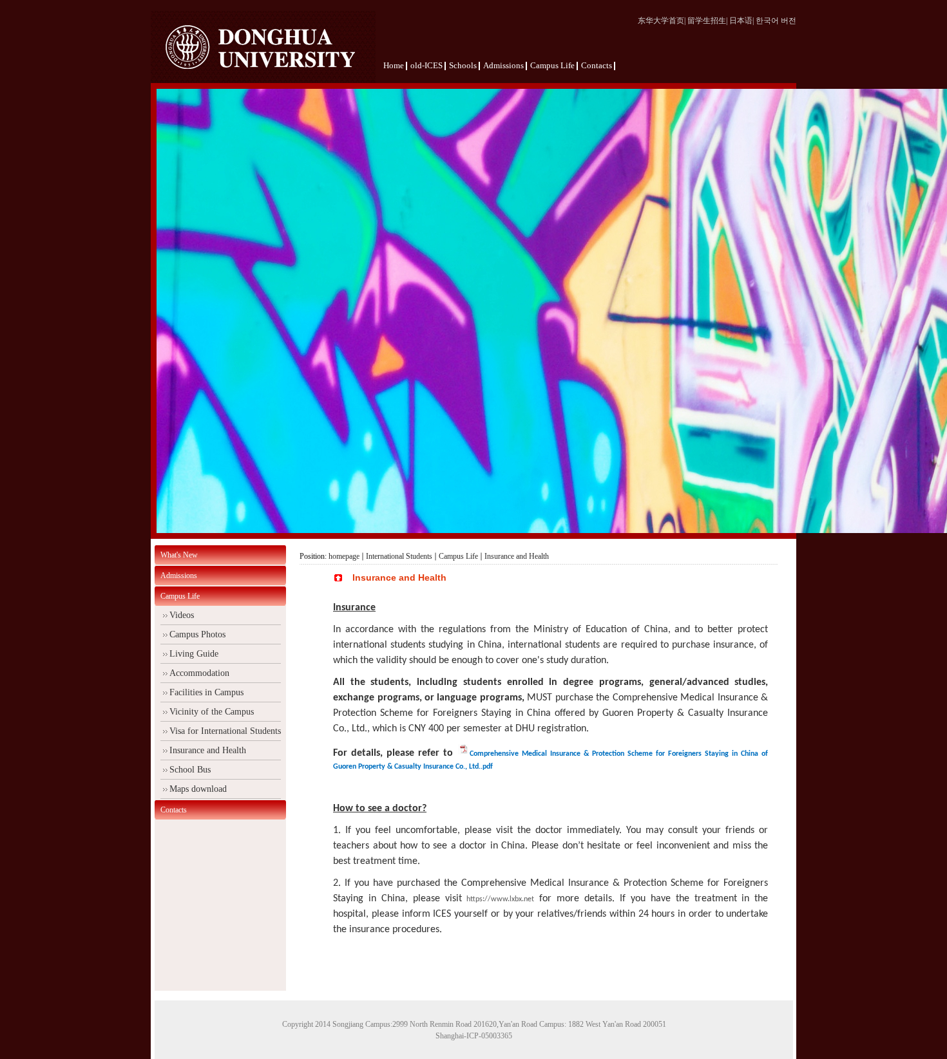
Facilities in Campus (206, 692)
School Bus (190, 769)
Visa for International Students (225, 731)
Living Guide (193, 654)
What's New (179, 554)
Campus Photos (197, 634)
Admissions (178, 575)
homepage (344, 556)
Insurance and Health (207, 750)
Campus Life (180, 596)
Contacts (173, 809)
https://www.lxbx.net (500, 899)
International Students (399, 556)
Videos (181, 615)
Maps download (198, 789)
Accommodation (199, 673)
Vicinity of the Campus (211, 712)
